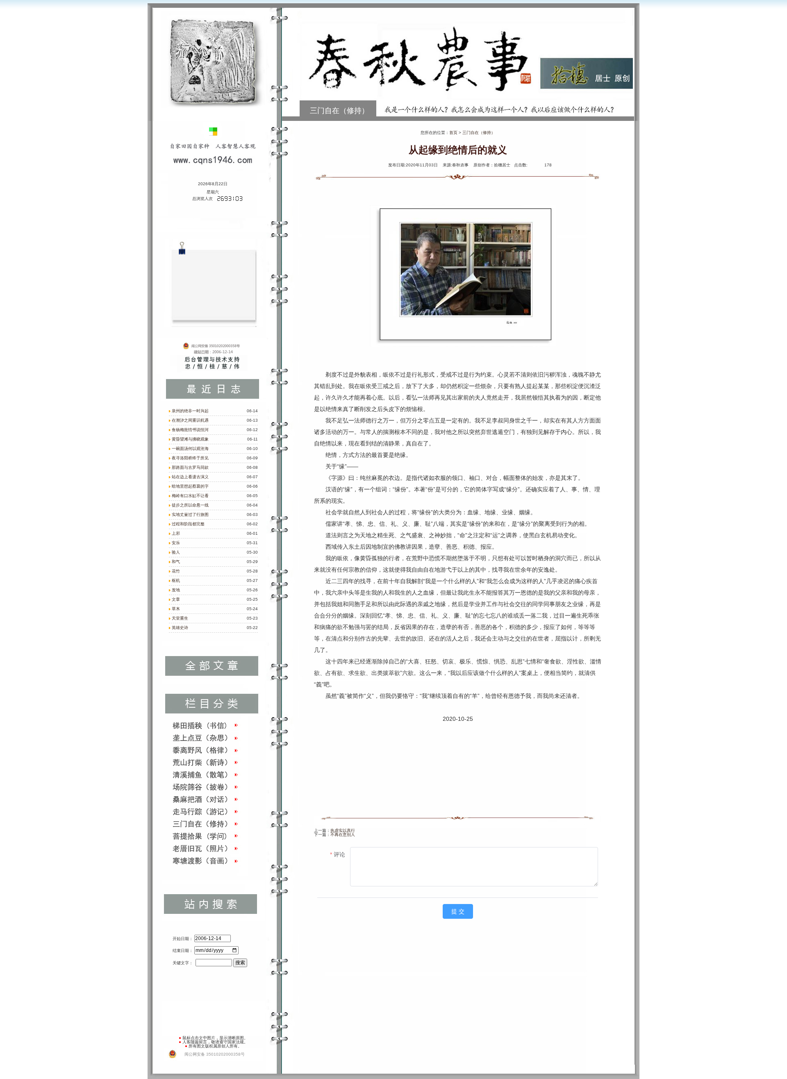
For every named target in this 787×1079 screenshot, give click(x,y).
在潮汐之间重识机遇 (190, 420)
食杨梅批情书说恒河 (190, 429)
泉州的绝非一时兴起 (190, 411)
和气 (176, 561)
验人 (176, 552)
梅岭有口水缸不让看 (190, 495)
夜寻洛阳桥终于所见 (190, 458)
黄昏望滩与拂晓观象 (190, 439)
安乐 (176, 543)
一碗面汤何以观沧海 (190, 448)
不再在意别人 (342, 834)
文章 (176, 599)
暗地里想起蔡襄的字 (190, 486)
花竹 (176, 571)
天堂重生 (180, 618)
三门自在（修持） (478, 132)
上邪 (176, 533)
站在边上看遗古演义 (190, 477)
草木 (176, 609)
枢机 (176, 580)
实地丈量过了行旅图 (190, 514)
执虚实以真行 (342, 830)
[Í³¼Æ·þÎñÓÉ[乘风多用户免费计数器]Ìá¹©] (230, 200)
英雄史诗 (180, 627)
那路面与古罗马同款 (190, 467)
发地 (176, 590)
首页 (453, 132)
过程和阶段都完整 (188, 524)
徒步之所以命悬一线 (190, 505)
